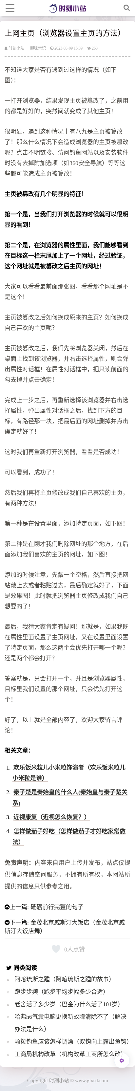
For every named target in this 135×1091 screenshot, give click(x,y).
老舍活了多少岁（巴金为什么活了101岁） (69, 1004)
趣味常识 (38, 48)
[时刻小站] (67, 8)
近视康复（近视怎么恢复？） (51, 817)
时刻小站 (16, 48)
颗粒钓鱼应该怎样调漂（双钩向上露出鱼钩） (73, 1041)
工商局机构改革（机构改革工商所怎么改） (70, 1054)
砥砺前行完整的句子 (57, 907)
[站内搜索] (127, 8)
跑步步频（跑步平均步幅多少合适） (61, 992)
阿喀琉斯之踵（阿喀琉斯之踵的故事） (64, 979)
